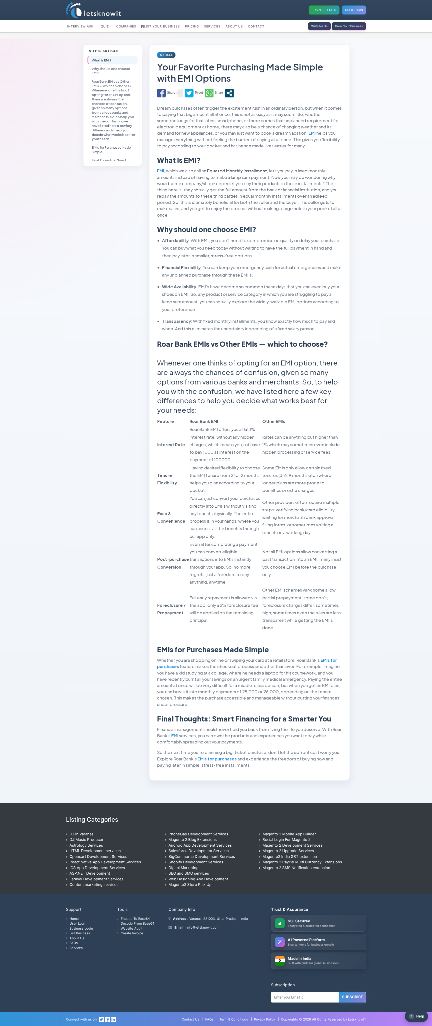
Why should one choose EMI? (111, 70)
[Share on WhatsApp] (214, 93)
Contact (256, 26)
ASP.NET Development (90, 873)
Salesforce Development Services (198, 850)
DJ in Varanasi (82, 834)
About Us (234, 26)
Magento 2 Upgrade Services (288, 850)
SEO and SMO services (188, 873)
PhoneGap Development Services (198, 834)
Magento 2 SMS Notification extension (296, 867)
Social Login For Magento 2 (286, 839)
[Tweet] (194, 93)
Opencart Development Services (98, 856)
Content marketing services (94, 884)
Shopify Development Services (195, 862)
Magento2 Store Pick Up (190, 884)
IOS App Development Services (97, 867)
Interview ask (80, 26)
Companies (126, 26)
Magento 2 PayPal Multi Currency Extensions (302, 862)
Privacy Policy (264, 1019)
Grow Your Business (349, 26)
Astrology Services (86, 845)
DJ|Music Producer (87, 839)
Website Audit (131, 928)
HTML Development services (95, 850)
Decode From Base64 (137, 923)
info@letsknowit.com (202, 927)
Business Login (324, 10)
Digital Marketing (183, 867)
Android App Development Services (200, 845)
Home (74, 919)
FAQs (74, 943)
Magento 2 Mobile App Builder (289, 834)
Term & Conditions (234, 1019)
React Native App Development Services (105, 862)
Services (212, 26)
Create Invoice (132, 933)
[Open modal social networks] (229, 93)
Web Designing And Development (198, 879)
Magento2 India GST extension (289, 856)
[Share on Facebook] (166, 93)
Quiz (105, 26)
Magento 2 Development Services (292, 845)
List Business (80, 933)
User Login (354, 10)
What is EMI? (102, 60)
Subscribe (352, 997)
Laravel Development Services (97, 879)
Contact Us (190, 1019)
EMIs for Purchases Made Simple (111, 149)
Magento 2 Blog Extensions (192, 839)
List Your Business (162, 26)
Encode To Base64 (135, 919)
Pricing (192, 26)
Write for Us (319, 26)
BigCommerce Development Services (201, 856)
